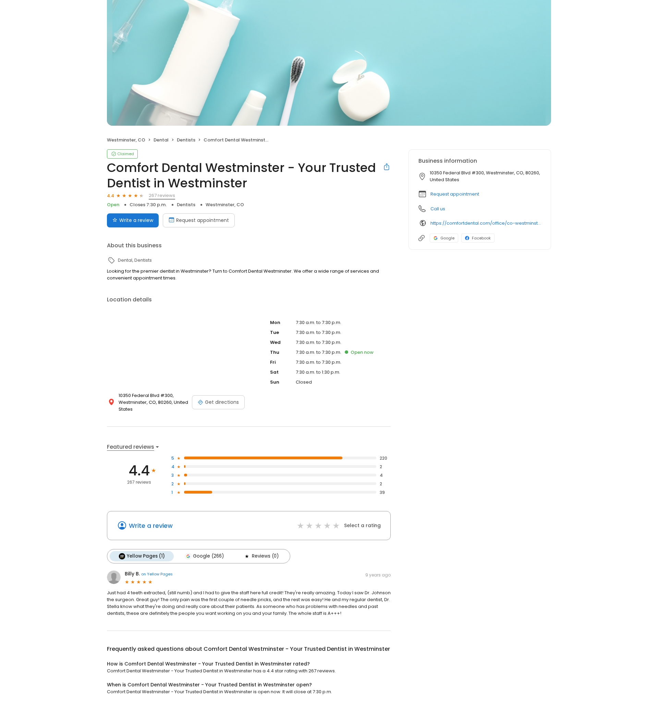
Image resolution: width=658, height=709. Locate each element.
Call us (437, 209)
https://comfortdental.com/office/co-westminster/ (485, 223)
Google (447, 238)
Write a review (136, 220)
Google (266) (208, 556)
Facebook (481, 238)
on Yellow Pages (157, 574)
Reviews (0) (265, 556)
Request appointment (202, 220)
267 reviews (162, 195)
